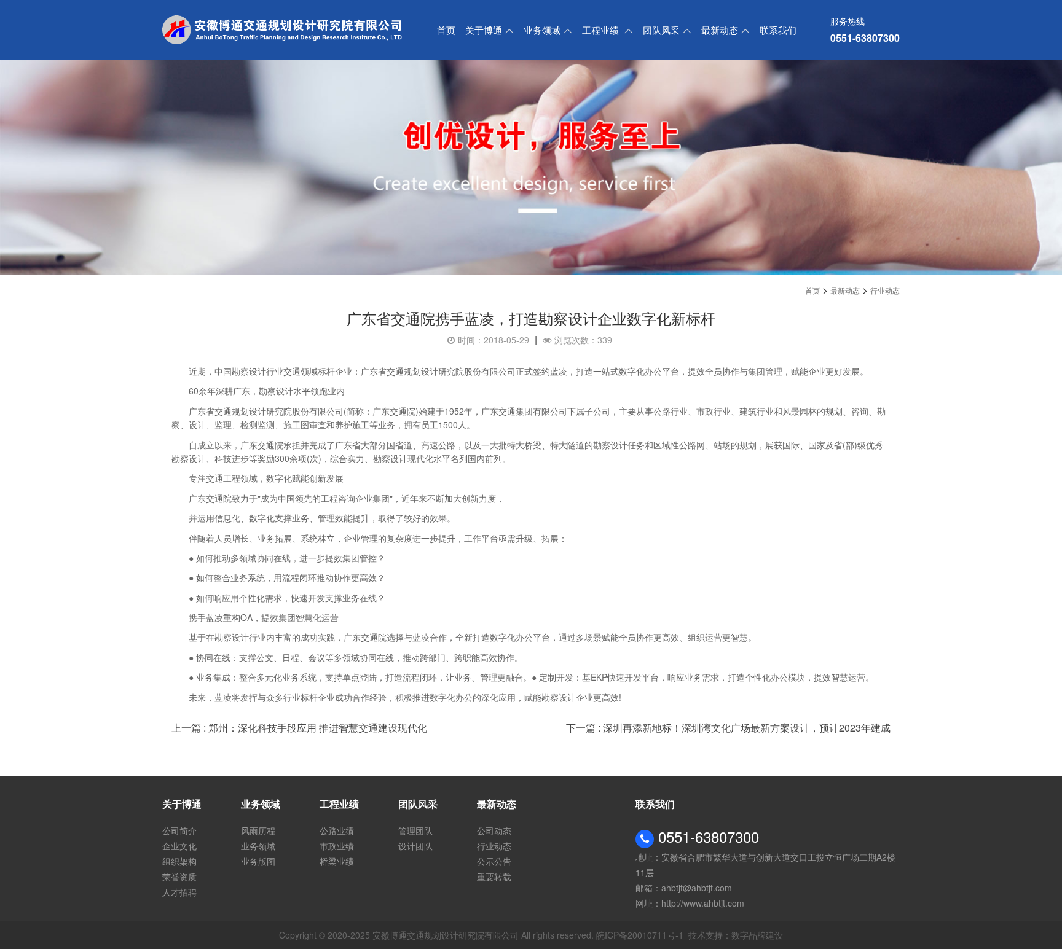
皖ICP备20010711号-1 (639, 935)
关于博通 (483, 29)
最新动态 (719, 29)
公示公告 (494, 861)
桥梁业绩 (337, 861)
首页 (446, 29)
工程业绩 (601, 29)
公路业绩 (337, 830)
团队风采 (661, 29)
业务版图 (258, 861)
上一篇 (299, 728)
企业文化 (179, 846)
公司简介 (179, 830)
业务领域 (542, 29)
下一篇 (728, 728)
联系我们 (778, 29)
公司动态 (494, 830)
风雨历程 (258, 830)
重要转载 (494, 876)
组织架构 (179, 861)
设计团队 (415, 846)
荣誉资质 (179, 876)
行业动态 (885, 290)
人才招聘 (179, 892)
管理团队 (415, 830)
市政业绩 (337, 846)
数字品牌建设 (757, 935)
